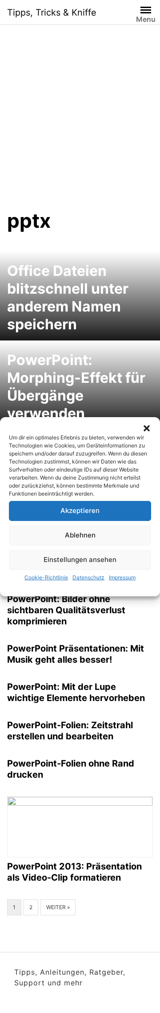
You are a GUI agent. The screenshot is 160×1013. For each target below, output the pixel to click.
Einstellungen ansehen (80, 559)
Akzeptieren (80, 510)
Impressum (122, 577)
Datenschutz (88, 577)
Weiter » (58, 907)
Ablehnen (80, 535)
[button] (146, 428)
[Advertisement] (80, 109)
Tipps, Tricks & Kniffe (51, 12)
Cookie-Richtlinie (46, 577)
